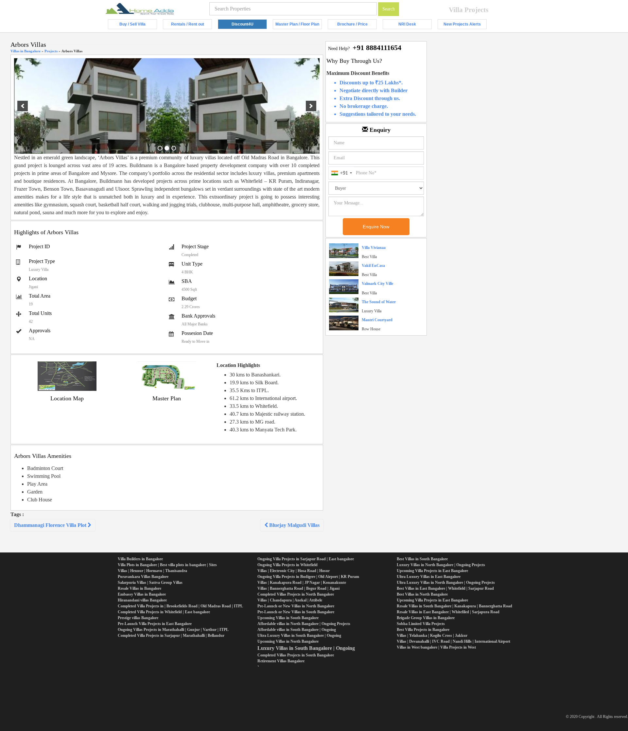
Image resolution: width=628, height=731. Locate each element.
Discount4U (249, 25)
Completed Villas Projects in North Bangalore (295, 594)
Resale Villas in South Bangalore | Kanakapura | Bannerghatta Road (454, 606)
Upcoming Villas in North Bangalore (288, 641)
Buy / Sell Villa (138, 25)
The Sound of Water (379, 302)
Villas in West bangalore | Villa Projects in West (436, 647)
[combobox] (341, 173)
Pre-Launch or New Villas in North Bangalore (295, 606)
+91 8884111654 (377, 48)
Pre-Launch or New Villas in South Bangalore (295, 612)
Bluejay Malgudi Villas (294, 525)
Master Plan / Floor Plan (298, 25)
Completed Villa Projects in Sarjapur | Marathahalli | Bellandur (171, 635)
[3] (173, 148)
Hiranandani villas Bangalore (142, 600)
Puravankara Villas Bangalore (143, 576)
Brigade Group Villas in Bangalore (426, 618)
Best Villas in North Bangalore (422, 594)
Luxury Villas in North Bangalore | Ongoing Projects (441, 565)
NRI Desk (415, 25)
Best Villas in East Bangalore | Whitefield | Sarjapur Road (445, 588)
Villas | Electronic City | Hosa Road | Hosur (293, 570)
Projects (51, 51)
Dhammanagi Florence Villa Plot (51, 525)
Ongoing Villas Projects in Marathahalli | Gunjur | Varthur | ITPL (173, 629)
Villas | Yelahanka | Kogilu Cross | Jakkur (432, 635)
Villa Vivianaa (374, 247)
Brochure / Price (357, 25)
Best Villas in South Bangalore (422, 559)
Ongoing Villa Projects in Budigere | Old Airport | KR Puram (308, 576)
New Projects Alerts (465, 25)
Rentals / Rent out (191, 25)
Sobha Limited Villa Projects (421, 623)
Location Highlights (238, 365)
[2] (167, 148)
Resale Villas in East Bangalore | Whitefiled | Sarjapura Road (448, 612)
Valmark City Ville (377, 283)
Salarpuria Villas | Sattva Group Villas (150, 582)
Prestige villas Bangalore (138, 618)
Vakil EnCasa (373, 265)
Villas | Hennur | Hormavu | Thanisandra (152, 570)
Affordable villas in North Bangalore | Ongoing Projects (303, 623)
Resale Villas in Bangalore (139, 588)
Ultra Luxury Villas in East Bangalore (429, 576)
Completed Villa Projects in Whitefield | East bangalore (164, 612)
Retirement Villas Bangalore (281, 661)
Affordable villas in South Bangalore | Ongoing (296, 629)
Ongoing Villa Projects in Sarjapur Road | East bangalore (305, 559)
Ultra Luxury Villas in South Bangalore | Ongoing (299, 635)
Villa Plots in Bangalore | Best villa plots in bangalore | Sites (167, 565)
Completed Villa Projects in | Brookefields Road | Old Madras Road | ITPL (180, 606)
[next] (311, 106)
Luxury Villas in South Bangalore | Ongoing (306, 648)
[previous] (22, 106)
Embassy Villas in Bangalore (142, 594)
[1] (160, 148)
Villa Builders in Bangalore (140, 559)
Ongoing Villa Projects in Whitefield (287, 565)
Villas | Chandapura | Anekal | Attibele (289, 600)
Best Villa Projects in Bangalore (423, 629)
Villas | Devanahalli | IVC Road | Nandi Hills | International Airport (453, 641)
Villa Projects (468, 10)
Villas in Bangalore (25, 51)
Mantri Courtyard (377, 320)
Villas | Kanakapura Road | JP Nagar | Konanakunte (301, 582)
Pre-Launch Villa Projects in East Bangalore (155, 623)
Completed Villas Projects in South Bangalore (295, 655)
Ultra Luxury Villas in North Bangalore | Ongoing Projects (446, 582)
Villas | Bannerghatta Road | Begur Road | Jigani (298, 588)
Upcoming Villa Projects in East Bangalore (432, 570)
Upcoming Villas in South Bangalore (288, 618)
